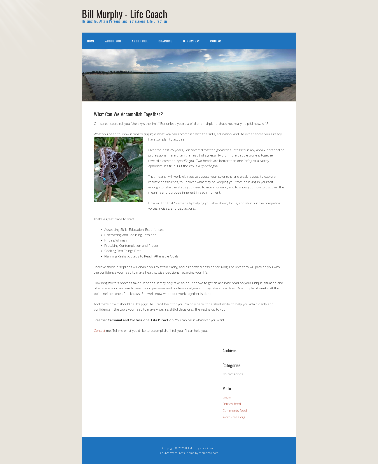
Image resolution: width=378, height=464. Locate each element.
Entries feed (231, 403)
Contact (216, 41)
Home (91, 41)
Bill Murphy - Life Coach (124, 13)
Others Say (191, 41)
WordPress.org (233, 417)
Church (165, 453)
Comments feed (234, 410)
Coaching (165, 41)
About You (113, 41)
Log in (226, 397)
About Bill (140, 41)
